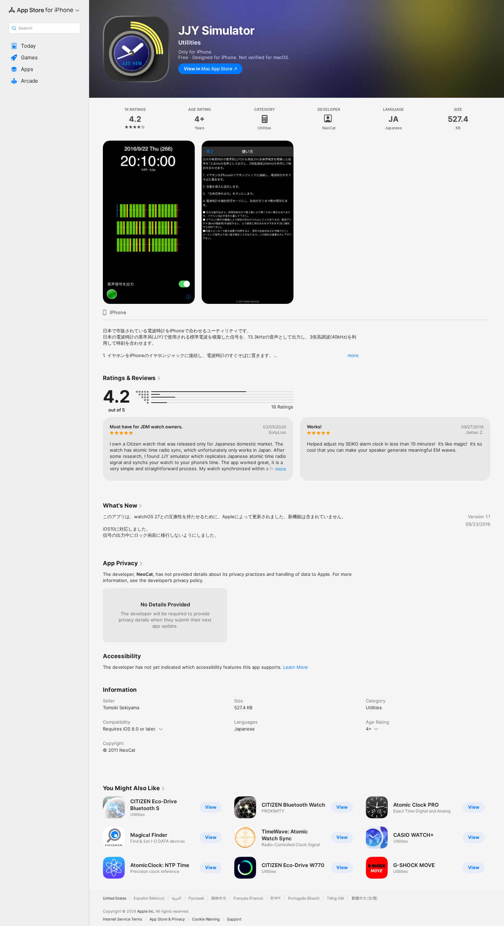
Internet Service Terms (122, 919)
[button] (44, 46)
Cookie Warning (206, 919)
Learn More (295, 667)
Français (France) (248, 898)
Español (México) (149, 898)
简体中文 (218, 898)
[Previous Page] (96, 449)
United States (115, 898)
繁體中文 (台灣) (364, 898)
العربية (176, 898)
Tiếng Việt (335, 898)
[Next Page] (497, 449)
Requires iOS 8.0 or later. (129, 729)
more (353, 355)
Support (234, 919)
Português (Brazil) (304, 898)
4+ (369, 729)
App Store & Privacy (167, 919)
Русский (196, 898)
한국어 (276, 898)
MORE (280, 469)
